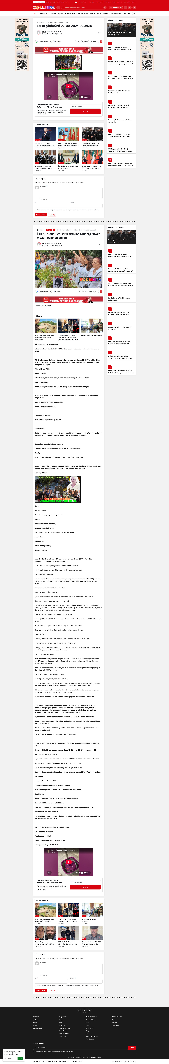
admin (44, 31)
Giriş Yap (52, 214)
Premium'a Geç (117, 7)
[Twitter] (84, 1011)
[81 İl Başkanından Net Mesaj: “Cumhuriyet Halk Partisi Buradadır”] (121, 146)
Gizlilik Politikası (8, 1058)
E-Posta (73, 202)
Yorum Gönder (40, 214)
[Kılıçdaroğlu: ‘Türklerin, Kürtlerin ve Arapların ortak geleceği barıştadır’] (45, 138)
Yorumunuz (44, 186)
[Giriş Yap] (134, 7)
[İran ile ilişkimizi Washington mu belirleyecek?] (68, 160)
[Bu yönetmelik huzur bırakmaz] (92, 330)
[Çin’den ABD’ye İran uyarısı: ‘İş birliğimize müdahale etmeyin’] (92, 160)
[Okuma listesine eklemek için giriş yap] (101, 41)
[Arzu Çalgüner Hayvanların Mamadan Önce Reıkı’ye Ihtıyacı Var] (46, 330)
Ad (36, 202)
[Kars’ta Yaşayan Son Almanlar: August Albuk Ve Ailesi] (45, 936)
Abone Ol (85, 111)
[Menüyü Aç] (58, 7)
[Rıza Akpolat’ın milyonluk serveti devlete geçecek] (92, 138)
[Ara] (125, 7)
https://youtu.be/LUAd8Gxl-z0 (46, 845)
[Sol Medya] (44, 7)
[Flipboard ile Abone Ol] (57, 41)
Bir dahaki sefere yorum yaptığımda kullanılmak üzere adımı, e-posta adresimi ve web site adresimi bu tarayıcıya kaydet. (68, 210)
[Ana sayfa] (34, 13)
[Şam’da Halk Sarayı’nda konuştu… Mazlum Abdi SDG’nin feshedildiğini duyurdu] (45, 160)
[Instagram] (90, 1011)
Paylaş (134, 1061)
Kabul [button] (20, 1058)
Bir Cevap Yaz (41, 179)
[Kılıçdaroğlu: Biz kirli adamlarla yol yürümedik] (121, 117)
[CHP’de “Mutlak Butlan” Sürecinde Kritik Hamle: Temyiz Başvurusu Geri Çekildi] (121, 160)
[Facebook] (79, 1011)
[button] (130, 7)
